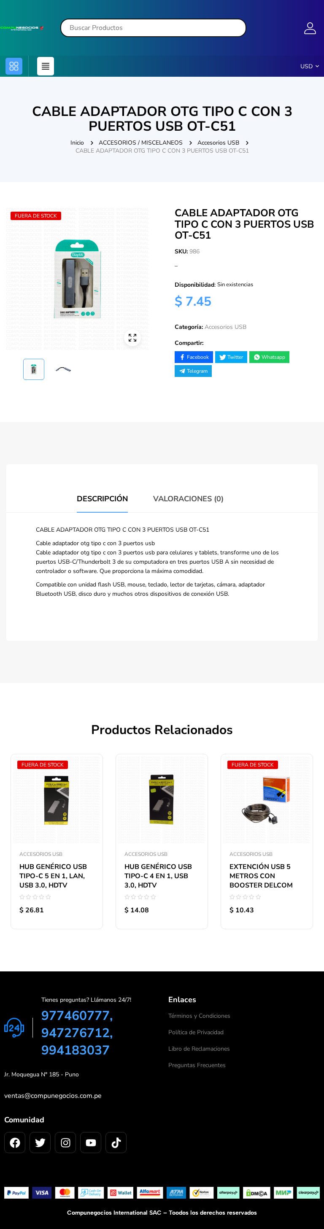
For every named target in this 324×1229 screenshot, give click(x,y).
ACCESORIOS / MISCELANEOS (141, 143)
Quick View (87, 773)
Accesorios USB (218, 143)
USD (306, 66)
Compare (87, 754)
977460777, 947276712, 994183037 (77, 1033)
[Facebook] (14, 1142)
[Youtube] (90, 1142)
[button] (13, 66)
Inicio (77, 143)
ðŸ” (132, 337)
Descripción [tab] (102, 499)
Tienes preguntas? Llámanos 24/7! (86, 1000)
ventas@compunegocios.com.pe (53, 1095)
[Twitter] (40, 1142)
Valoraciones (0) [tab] (188, 499)
